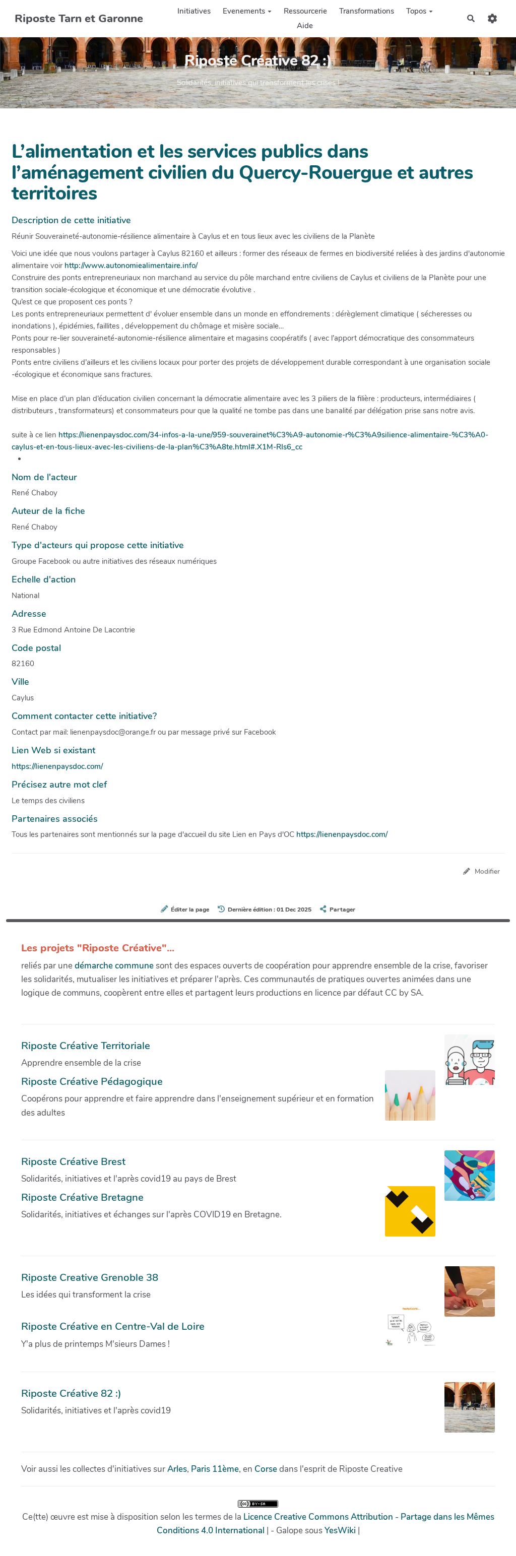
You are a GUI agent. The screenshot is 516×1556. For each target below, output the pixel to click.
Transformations (366, 11)
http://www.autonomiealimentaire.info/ (131, 266)
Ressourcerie (305, 11)
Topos (416, 11)
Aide (305, 26)
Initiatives (194, 11)
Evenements (244, 11)
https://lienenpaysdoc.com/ (57, 766)
